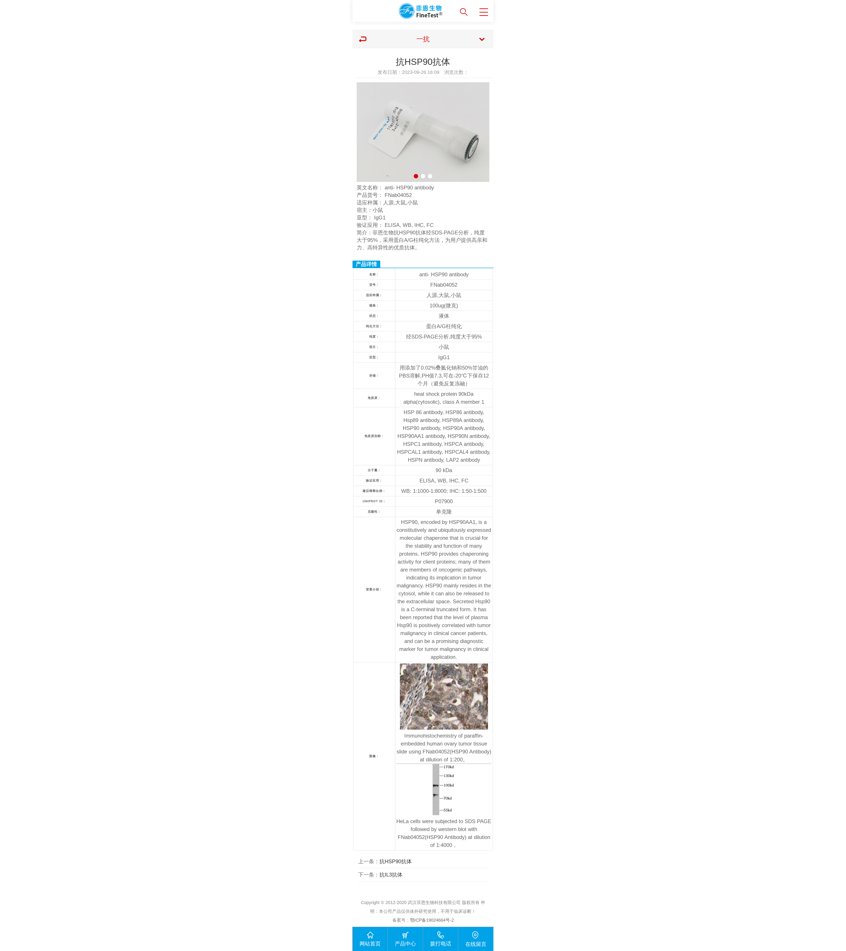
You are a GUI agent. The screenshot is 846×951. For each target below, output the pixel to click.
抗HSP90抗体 (395, 861)
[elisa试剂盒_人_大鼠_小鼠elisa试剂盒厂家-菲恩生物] (402, 9)
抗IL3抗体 (391, 875)
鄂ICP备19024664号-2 (432, 920)
